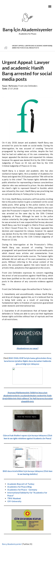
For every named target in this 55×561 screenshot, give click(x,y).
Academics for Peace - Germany (22, 489)
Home (5, 47)
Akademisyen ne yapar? (27, 348)
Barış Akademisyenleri (12, 544)
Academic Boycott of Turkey (20, 484)
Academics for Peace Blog (19, 487)
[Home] (27, 18)
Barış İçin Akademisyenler (27, 29)
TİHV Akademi (14, 498)
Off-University (14, 501)
